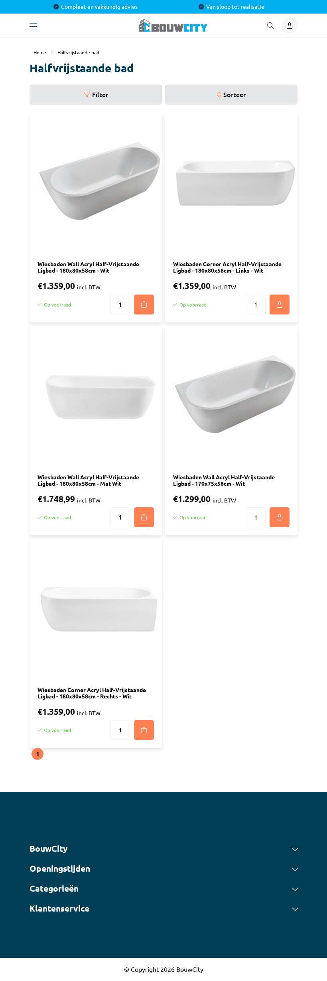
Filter (100, 94)
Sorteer (234, 94)
